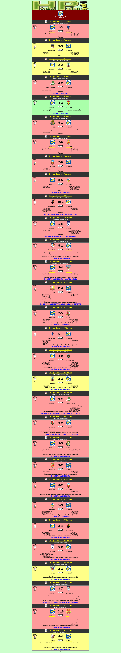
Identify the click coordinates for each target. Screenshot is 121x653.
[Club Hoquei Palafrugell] (52, 48)
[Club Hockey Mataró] (60, 15)
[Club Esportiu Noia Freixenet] (52, 124)
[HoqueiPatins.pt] (60, 9)
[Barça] (52, 290)
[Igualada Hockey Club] (53, 247)
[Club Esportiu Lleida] (68, 225)
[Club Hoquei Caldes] (68, 182)
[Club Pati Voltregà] (68, 29)
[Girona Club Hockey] (68, 144)
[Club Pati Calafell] (52, 164)
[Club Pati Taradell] (68, 269)
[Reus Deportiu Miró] (52, 204)
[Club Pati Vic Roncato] (68, 315)
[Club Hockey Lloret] (68, 67)
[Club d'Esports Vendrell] (68, 104)
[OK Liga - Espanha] (46, 22)
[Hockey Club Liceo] (52, 84)
